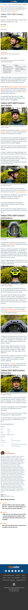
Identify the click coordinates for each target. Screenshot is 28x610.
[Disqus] (14, 548)
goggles (14, 363)
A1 (17, 312)
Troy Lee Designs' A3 (20, 192)
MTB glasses (11, 244)
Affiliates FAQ (15, 11)
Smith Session (11, 311)
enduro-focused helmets (10, 309)
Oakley (24, 91)
